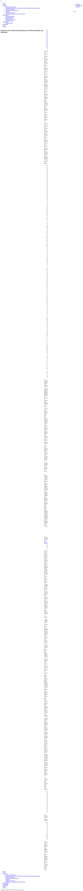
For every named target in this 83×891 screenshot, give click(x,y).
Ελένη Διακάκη (46, 542)
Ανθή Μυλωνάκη (9, 20)
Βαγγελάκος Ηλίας (9, 17)
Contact (4, 26)
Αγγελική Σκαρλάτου (10, 16)
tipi (22, 889)
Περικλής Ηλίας (9, 18)
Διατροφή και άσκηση (10, 9)
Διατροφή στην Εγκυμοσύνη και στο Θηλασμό (15, 13)
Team (4, 4)
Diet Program (6, 15)
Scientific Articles (9, 23)
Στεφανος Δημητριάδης (10, 19)
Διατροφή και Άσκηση (10, 12)
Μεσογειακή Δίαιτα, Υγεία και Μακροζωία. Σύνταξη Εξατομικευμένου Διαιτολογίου (23, 8)
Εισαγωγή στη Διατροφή (11, 6)
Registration (5, 24)
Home (4, 3)
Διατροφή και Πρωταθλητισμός (12, 10)
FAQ (4, 25)
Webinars (5, 5)
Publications (5, 22)
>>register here (59, 29)
